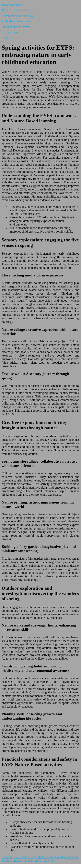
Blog (5, 38)
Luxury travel (10, 32)
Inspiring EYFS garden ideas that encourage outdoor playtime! (40, 857)
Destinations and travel (16, 27)
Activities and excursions (17, 21)
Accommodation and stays (18, 16)
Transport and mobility (16, 10)
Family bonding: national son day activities (28, 860)
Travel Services (11, 4)
